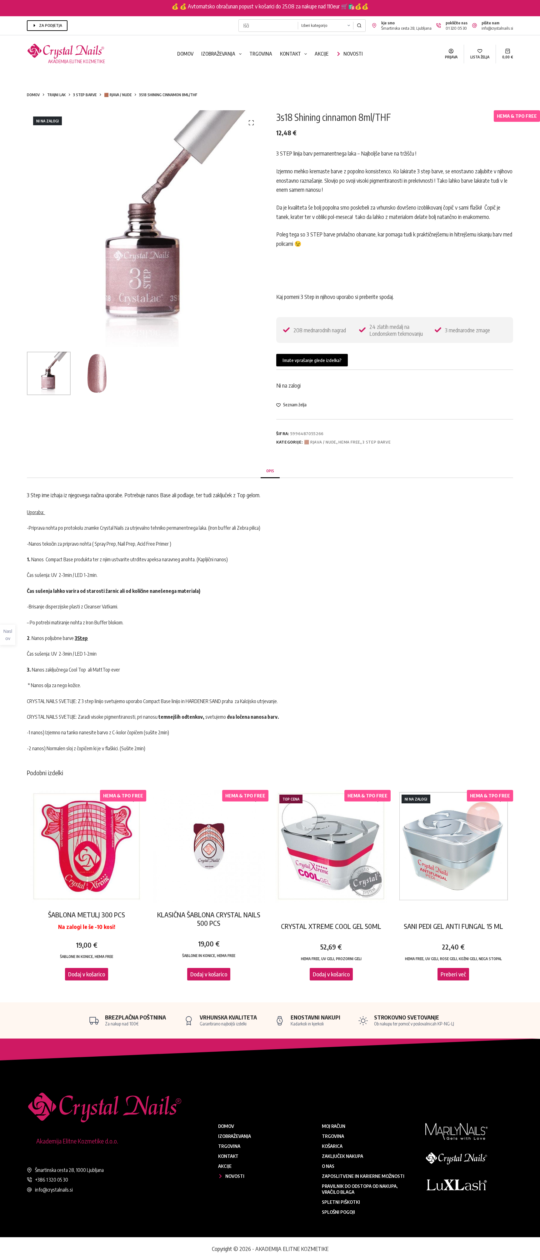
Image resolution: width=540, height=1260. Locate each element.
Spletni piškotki (341, 1202)
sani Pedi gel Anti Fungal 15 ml (453, 926)
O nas (328, 1166)
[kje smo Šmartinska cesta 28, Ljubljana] (374, 25)
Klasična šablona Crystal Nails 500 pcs (208, 918)
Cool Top (77, 670)
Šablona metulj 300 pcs (86, 914)
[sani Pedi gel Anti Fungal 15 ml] (453, 846)
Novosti (353, 54)
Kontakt (290, 54)
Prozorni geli (349, 958)
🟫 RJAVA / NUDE (320, 441)
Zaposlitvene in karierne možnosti (363, 1176)
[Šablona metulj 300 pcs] (86, 846)
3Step (81, 638)
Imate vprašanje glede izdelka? (312, 360)
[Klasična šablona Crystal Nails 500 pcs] (208, 846)
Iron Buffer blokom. (105, 622)
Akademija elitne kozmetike (76, 61)
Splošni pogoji (338, 1212)
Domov (185, 54)
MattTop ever (106, 670)
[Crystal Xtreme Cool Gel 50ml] (331, 846)
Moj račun (333, 1126)
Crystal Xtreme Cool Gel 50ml (331, 926)
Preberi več (453, 974)
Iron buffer (220, 528)
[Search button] (359, 26)
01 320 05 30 (456, 28)
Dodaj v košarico (86, 974)
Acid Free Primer (152, 544)
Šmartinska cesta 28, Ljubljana (406, 28)
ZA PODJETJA (50, 25)
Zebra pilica (248, 528)
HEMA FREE (349, 441)
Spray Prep (105, 544)
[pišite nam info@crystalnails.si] (474, 25)
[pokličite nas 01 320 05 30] (438, 25)
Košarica (332, 1146)
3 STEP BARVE (376, 441)
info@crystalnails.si (497, 28)
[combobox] (268, 25)
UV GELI (327, 958)
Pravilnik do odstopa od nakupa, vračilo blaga (360, 1189)
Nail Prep (126, 544)
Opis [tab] (270, 471)
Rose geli (448, 958)
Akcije (321, 54)
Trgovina (260, 54)
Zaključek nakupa (342, 1156)
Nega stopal (490, 958)
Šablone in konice (76, 956)
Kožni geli (468, 958)
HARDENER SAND (203, 701)
